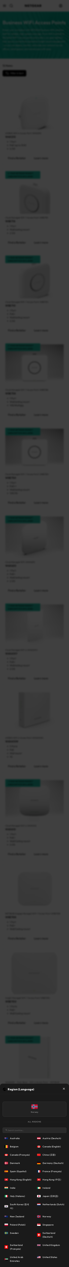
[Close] (63, 1088)
